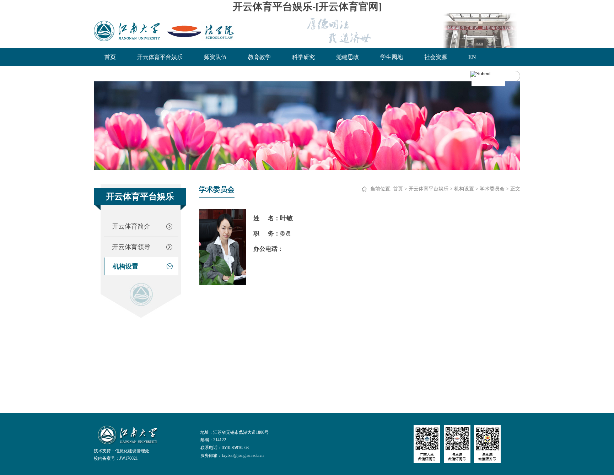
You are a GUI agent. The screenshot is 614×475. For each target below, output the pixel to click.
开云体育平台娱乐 (160, 57)
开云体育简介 (131, 226)
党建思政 (347, 57)
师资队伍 (215, 57)
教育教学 (259, 57)
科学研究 (303, 57)
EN (472, 57)
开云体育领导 (131, 246)
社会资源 (435, 57)
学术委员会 (492, 188)
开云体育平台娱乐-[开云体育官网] (307, 6)
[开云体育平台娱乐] (164, 31)
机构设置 (125, 266)
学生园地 (391, 57)
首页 (110, 57)
